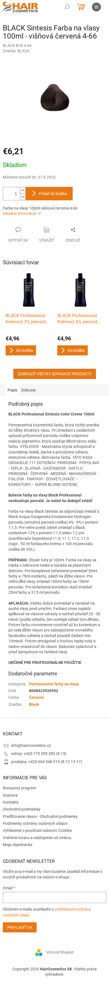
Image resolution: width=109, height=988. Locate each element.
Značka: (16, 51)
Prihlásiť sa (19, 927)
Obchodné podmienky (22, 809)
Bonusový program (19, 788)
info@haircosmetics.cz (31, 745)
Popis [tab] (12, 390)
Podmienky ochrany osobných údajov (35, 823)
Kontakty (11, 802)
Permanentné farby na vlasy (54, 684)
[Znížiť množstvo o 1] (22, 197)
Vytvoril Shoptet (60, 952)
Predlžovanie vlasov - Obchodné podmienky (40, 816)
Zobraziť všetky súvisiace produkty (54, 374)
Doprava (10, 795)
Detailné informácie (19, 213)
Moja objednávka (17, 844)
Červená (36, 697)
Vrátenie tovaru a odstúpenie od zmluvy (37, 837)
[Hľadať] (67, 7)
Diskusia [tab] (28, 390)
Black (34, 704)
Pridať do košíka (53, 193)
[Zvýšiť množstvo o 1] (22, 190)
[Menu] (96, 7)
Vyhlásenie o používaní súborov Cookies (37, 830)
